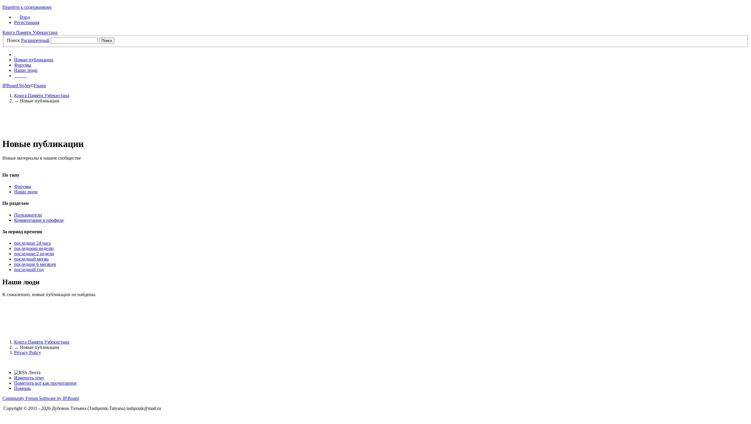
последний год (29, 269)
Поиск (13, 40)
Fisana (40, 85)
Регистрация (26, 22)
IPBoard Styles (16, 85)
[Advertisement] (375, 122)
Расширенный (35, 40)
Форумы (22, 64)
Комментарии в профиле (39, 220)
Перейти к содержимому (27, 7)
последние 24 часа (32, 243)
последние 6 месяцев (35, 264)
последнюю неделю (34, 248)
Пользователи (28, 214)
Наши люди (26, 70)
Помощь (22, 388)
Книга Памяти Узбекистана (29, 32)
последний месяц (31, 258)
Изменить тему (29, 377)
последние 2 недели (34, 253)
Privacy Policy (27, 352)
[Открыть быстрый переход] (14, 54)
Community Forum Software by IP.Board (40, 398)
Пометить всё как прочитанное (45, 383)
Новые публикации (33, 59)
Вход (25, 17)
